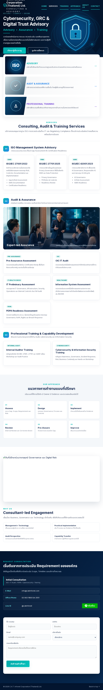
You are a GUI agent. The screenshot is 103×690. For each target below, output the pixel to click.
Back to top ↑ (94, 687)
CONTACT (95, 6)
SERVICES (53, 6)
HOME (44, 6)
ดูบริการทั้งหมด (38, 50)
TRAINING (64, 6)
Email (8, 632)
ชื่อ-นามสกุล (10, 622)
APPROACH (75, 6)
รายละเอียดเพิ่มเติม (12, 643)
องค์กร (54, 622)
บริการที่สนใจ (56, 632)
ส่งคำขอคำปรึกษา (18, 664)
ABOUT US (85, 6)
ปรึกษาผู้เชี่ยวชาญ (14, 50)
